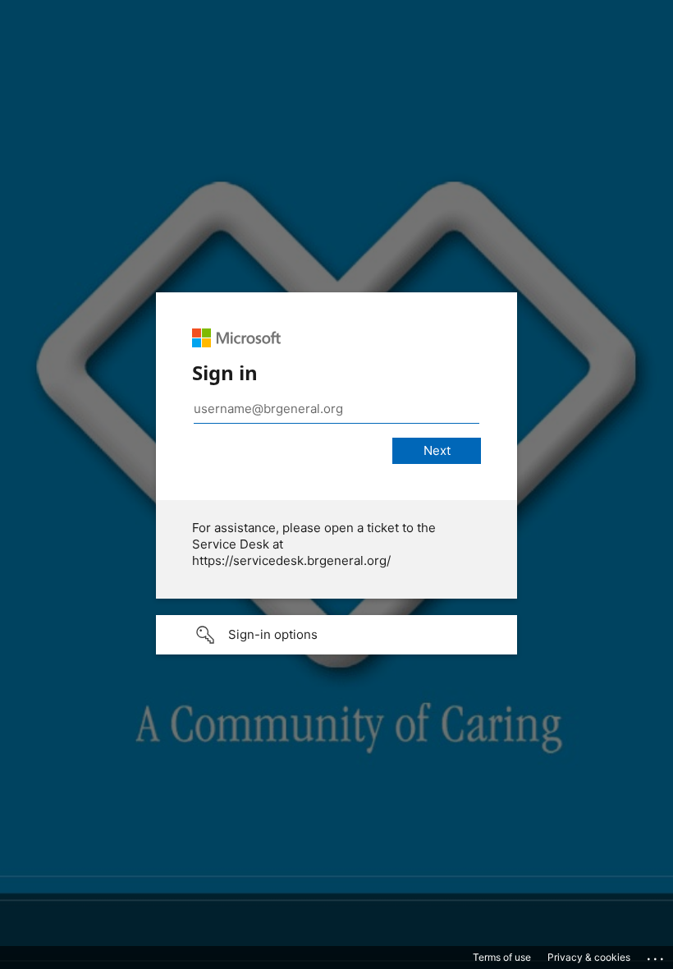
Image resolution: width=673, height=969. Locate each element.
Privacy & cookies (588, 957)
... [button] (656, 955)
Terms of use (502, 957)
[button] (336, 634)
